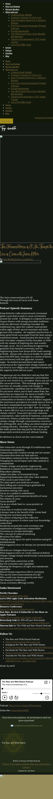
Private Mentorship (20, 31)
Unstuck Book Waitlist (21, 15)
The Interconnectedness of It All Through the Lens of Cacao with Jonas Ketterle (26, 250)
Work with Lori (11, 12)
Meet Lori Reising (12, 6)
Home (8, 3)
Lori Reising (9, 259)
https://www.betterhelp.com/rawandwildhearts (24, 622)
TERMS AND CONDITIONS (39, 764)
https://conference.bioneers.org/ (17, 609)
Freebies (8, 53)
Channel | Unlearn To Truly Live (26, 18)
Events (8, 47)
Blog (7, 56)
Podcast (8, 50)
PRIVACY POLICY (9, 764)
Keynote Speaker (12, 9)
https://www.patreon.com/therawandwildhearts (25, 628)
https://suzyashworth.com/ (14, 595)
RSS (27, 710)
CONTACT (26, 767)
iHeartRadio (17, 710)
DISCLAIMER (22, 764)
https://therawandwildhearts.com (22, 642)
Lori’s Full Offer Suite (21, 45)
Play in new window (19, 705)
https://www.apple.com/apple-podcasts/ (21, 617)
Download (36, 705)
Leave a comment (24, 259)
